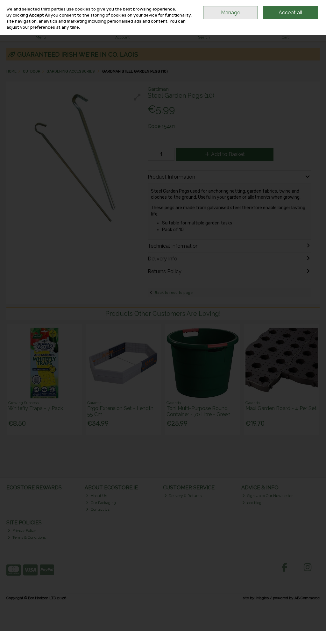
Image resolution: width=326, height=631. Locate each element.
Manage (230, 13)
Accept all (290, 13)
